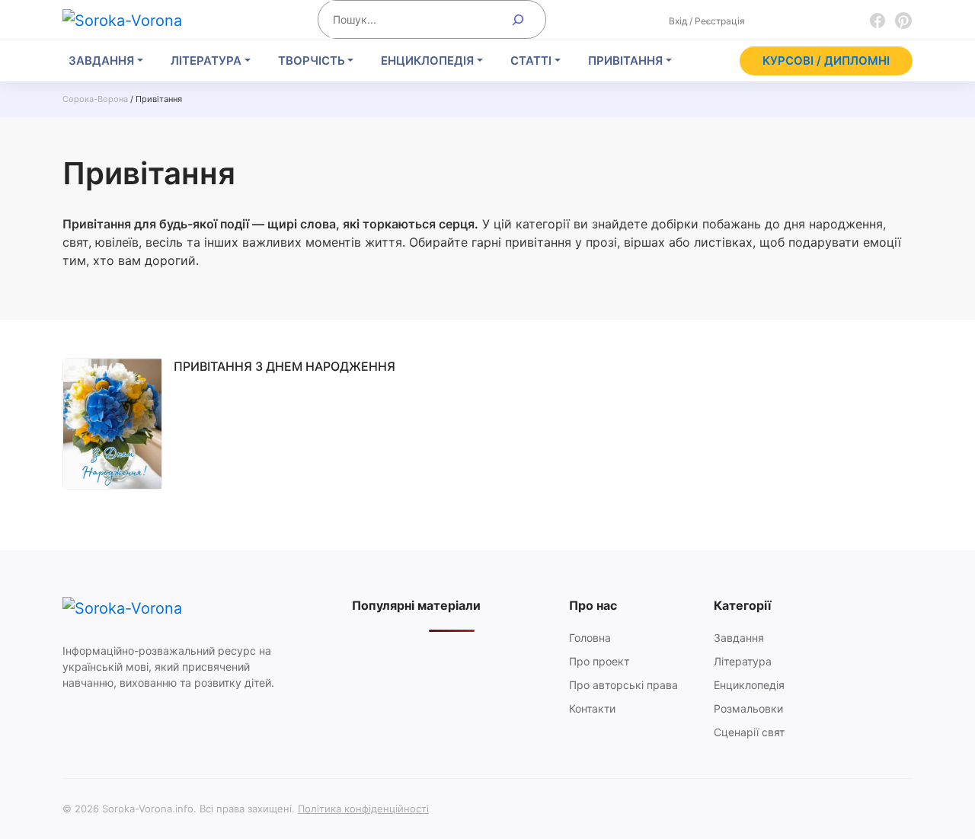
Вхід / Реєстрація (707, 21)
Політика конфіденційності (363, 808)
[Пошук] (518, 19)
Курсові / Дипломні (826, 60)
